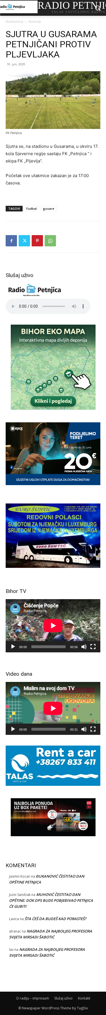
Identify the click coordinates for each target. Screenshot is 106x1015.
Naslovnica (14, 21)
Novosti (35, 21)
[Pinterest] (37, 240)
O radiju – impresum (32, 998)
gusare (48, 208)
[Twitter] (24, 240)
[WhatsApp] (50, 240)
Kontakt (84, 998)
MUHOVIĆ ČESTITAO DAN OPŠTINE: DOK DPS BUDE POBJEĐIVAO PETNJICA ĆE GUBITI (51, 900)
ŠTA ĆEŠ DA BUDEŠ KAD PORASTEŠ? (55, 918)
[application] (53, 625)
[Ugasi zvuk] (84, 647)
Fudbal (31, 208)
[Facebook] (11, 240)
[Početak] (13, 647)
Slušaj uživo (63, 998)
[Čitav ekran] (93, 647)
